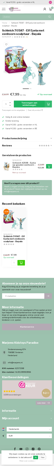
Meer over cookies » (27, 461)
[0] (50, 9)
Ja (36, 457)
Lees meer (41, 403)
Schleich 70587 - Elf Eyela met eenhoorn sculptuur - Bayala (14, 239)
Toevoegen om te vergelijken (13, 110)
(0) (27, 37)
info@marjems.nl (15, 362)
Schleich (6, 37)
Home (4, 23)
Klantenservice (27, 327)
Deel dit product (34, 110)
